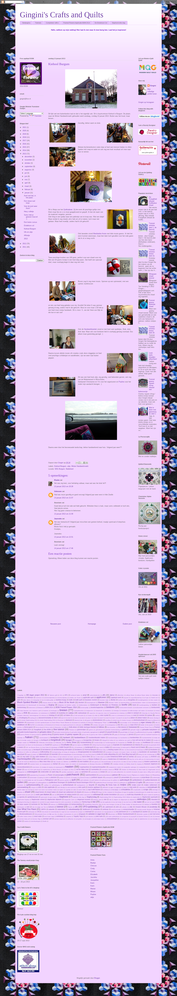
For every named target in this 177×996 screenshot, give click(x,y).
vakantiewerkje (74, 809)
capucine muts (102, 713)
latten (34, 754)
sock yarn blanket (42, 794)
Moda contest (138, 761)
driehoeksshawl (139, 720)
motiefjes (107, 764)
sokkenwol (97, 794)
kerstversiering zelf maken (63, 749)
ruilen (74, 789)
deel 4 (96, 718)
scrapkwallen (137, 789)
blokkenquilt (94, 705)
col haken (66, 715)
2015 (25, 147)
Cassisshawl (113, 713)
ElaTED (32, 725)
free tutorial (59, 729)
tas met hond (128, 802)
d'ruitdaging (23, 718)
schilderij (105, 789)
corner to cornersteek (117, 715)
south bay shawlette (134, 794)
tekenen (53, 804)
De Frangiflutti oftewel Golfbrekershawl (153, 201)
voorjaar (80, 811)
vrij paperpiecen (109, 811)
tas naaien (138, 802)
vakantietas (61, 809)
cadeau (71, 713)
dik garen (87, 720)
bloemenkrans (21, 705)
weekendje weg (155, 811)
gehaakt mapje (135, 729)
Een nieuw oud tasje (29, 202)
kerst (143, 747)
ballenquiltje (49, 700)
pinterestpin (33, 777)
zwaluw (26, 821)
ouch (109, 772)
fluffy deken (73, 727)
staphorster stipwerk (54, 799)
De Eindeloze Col (101, 23)
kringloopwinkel (83, 752)
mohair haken (65, 764)
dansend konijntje (45, 718)
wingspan (82, 814)
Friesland (72, 729)
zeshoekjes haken (99, 819)
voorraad (88, 811)
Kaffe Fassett (64, 747)
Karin (92, 883)
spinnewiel (44, 797)
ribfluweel (105, 787)
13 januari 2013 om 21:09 (63, 514)
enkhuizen (78, 725)
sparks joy (157, 794)
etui (119, 725)
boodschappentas (97, 707)
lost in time (86, 756)
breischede (99, 710)
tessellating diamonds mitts (93, 804)
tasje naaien (24, 804)
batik (70, 700)
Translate (37, 116)
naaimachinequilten (99, 767)
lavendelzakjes (78, 754)
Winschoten (111, 814)
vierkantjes (31, 811)
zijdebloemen (144, 819)
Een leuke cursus (30, 222)
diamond (69, 720)
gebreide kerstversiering (112, 729)
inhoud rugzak (106, 745)
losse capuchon (74, 756)
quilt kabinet (95, 780)
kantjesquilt (89, 747)
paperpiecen (21, 775)
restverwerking (22, 787)
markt (104, 759)
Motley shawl (130, 764)
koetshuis (20, 752)
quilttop (46, 785)
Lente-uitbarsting (109, 754)
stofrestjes (141, 799)
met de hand (23, 761)
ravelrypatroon (81, 785)
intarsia (137, 745)
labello (135, 752)
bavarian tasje (104, 700)
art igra (146, 697)
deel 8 (120, 718)
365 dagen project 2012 (35, 695)
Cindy (92, 869)
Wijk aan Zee (53, 814)
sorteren (122, 794)
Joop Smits (45, 747)
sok (53, 794)
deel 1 (56, 718)
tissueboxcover (137, 804)
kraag (65, 752)
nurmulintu (95, 769)
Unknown (58, 491)
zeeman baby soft (24, 819)
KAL (73, 747)
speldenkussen (32, 797)
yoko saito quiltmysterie (112, 816)
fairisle (142, 725)
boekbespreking (144, 705)
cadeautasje (82, 713)
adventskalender (95, 695)
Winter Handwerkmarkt (79, 466)
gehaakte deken (46, 732)
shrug (93, 792)
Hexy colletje (29, 211)
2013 (25, 154)
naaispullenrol (143, 767)
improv (79, 745)
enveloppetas (111, 725)
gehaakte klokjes (77, 732)
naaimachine (84, 767)
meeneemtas (150, 759)
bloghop (51, 705)
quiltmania (122, 782)
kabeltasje (54, 747)
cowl (134, 715)
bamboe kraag (61, 700)
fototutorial (133, 727)
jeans (21, 747)
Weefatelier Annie (100, 234)
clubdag (51, 715)
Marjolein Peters (81, 759)
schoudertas (125, 790)
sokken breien (72, 794)
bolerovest (32, 707)
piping (41, 777)
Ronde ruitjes (21, 789)
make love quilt (41, 759)
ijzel (74, 745)
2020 (25, 131)
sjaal (125, 792)
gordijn (150, 732)
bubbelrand (44, 713)
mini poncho (117, 761)
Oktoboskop (132, 769)
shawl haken (51, 792)
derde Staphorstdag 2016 (48, 720)
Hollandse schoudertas (46, 742)
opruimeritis (94, 772)
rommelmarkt (152, 787)
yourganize (125, 816)
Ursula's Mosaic (141, 807)
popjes (75, 777)
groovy (131, 734)
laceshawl (20, 754)
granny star (85, 734)
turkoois (51, 807)
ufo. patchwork (107, 807)
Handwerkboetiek (90, 329)
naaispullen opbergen (130, 767)
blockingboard (91, 702)
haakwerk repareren (152, 734)
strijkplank (34, 802)
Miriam (92, 891)
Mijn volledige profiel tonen (152, 91)
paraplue (43, 775)
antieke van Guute (75, 697)
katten (107, 747)
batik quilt (78, 700)
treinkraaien (20, 807)
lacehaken (153, 752)
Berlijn (113, 700)
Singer (100, 792)
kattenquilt (125, 747)
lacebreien (143, 752)
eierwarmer (135, 722)
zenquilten (79, 819)
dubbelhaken (31, 722)
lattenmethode (44, 754)
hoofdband (146, 742)
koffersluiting (44, 752)
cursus (149, 715)
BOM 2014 (49, 707)
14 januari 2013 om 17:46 (63, 548)
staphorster (136, 797)
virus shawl (45, 811)
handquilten (54, 737)
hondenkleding (85, 742)
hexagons (78, 740)
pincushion (23, 777)
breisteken (108, 710)
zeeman (157, 816)
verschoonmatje (116, 809)
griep (116, 734)
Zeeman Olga (36, 819)
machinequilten (24, 759)
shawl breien (39, 792)
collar (95, 715)
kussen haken (125, 752)
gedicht (125, 729)
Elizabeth (93, 874)
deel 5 (102, 718)
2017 (25, 140)
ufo (76, 807)
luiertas (131, 756)
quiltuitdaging (56, 785)
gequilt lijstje (124, 732)
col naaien (89, 715)
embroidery (40, 725)
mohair (55, 764)
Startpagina (26, 23)
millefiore (65, 761)
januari (27, 193)
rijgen (112, 787)
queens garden (64, 780)
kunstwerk (109, 752)
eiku (156, 722)
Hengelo (36, 740)
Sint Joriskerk (108, 792)
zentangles (88, 819)
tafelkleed (77, 802)
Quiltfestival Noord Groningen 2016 (106, 782)
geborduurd (99, 729)
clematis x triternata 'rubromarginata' (28, 715)
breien (63, 710)
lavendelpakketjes (66, 754)
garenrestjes (81, 729)
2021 (25, 127)
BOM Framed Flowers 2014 (66, 707)
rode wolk (132, 787)
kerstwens (78, 749)
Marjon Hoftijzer (94, 759)
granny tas (108, 734)
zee (151, 816)
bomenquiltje (84, 707)
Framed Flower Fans (146, 727)
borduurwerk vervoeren (142, 707)
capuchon (92, 713)
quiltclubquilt (124, 780)
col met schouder (78, 715)
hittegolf (104, 740)
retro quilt (81, 787)
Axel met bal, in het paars (30, 197)
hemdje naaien (26, 740)
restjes (123, 785)
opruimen (84, 772)
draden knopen (126, 720)
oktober (28, 163)
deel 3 (89, 718)
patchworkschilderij (104, 775)
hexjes (97, 740)
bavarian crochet (91, 700)
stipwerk (132, 799)
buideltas (62, 713)
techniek (34, 804)
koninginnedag (56, 752)
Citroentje (145, 713)
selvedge (155, 789)
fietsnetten (58, 727)
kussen (116, 752)
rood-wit (30, 789)
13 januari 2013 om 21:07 (63, 498)
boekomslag (21, 707)
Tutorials (38, 23)
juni (26, 176)
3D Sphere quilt (52, 695)
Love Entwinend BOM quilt (116, 756)
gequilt (102, 732)
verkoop (105, 809)
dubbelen (20, 722)
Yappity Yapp (78, 816)
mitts (124, 761)
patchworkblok (91, 775)
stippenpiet (124, 799)
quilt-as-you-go (105, 780)
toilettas (146, 804)
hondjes (137, 742)
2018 (25, 137)
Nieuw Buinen (57, 769)
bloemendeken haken (139, 702)
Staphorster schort (37, 799)
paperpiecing (34, 775)
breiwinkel (124, 710)
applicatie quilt (88, 697)
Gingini (153, 86)
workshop (59, 816)
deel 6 (108, 718)
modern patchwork (150, 761)
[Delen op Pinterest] (87, 462)
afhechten (121, 695)
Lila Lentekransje (149, 754)
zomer (19, 821)
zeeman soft (47, 819)
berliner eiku (122, 700)
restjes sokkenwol (150, 785)
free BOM (47, 729)
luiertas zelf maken (142, 756)
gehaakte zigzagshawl (90, 732)
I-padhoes (55, 745)
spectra (21, 797)
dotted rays (116, 720)
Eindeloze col (29, 225)
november (29, 160)
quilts (140, 782)
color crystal (104, 715)
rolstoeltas (142, 787)
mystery (51, 767)
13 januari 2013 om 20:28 (63, 486)
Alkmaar (30, 697)
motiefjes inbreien (118, 764)
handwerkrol (124, 737)
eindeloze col (22, 725)
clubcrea (43, 715)
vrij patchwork (121, 811)
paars (135, 772)
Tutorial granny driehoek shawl (152, 303)
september (29, 166)
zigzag (130, 819)
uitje (68, 466)
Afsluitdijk (155, 695)
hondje (129, 742)
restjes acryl (136, 785)
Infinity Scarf (96, 745)
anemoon (39, 697)
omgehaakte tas (153, 769)
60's (66, 695)
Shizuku (86, 792)
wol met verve (155, 814)
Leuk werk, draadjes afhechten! (153, 356)
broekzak (150, 710)
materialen (123, 759)
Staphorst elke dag (118, 23)
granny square (59, 734)
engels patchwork (67, 725)
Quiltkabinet (67, 210)
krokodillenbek (97, 752)
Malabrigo (52, 759)
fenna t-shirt (49, 727)
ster (105, 799)
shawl (27, 792)
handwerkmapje (113, 737)
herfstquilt (44, 740)
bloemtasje (42, 705)
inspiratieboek (127, 745)
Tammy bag (86, 802)
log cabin (26, 756)
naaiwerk (152, 767)
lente (99, 754)
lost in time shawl (98, 756)
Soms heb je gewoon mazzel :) (31, 217)
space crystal (147, 794)
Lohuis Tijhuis (52, 756)
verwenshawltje (128, 809)
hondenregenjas (110, 742)
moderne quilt (22, 764)
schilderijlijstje (115, 789)
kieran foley (102, 749)
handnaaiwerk (43, 737)
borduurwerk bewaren (126, 707)
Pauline (121, 382)
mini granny (95, 761)
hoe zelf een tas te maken (141, 740)
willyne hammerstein (65, 814)
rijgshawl (118, 787)
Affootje (27, 235)
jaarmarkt (145, 745)
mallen (60, 759)
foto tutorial (122, 727)
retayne (33, 787)
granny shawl (36, 734)
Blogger (97, 978)
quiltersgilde (31, 782)
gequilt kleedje (112, 732)
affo (103, 695)
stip (110, 799)
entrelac (87, 725)
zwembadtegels (35, 821)
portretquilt (108, 777)
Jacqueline (94, 880)
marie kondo (69, 759)
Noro (72, 769)
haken (29, 737)
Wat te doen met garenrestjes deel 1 (152, 411)
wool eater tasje (49, 816)
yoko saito (99, 816)
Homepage (92, 624)
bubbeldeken (34, 713)
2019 (25, 134)
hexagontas (87, 740)
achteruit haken (75, 695)
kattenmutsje (116, 747)
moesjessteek (46, 764)
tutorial (60, 807)
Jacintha (93, 877)
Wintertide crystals (142, 814)
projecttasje (145, 777)
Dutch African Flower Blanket (60, 722)
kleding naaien (113, 749)
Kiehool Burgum (60, 466)
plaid (46, 777)
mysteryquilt (59, 767)
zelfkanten (70, 819)
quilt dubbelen (84, 780)
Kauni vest (135, 747)
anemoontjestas (62, 697)
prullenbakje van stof (30, 780)
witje (92, 897)
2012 (25, 244)
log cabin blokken (39, 756)
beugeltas (131, 700)
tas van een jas (149, 802)
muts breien (35, 767)
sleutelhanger (140, 792)
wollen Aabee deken (26, 816)
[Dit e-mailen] (77, 462)
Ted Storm (44, 804)
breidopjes (54, 710)
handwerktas (134, 737)
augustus (28, 170)
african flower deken (143, 695)
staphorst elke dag (78, 797)
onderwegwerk (32, 772)
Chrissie (93, 866)
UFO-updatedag (90, 807)
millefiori (74, 761)
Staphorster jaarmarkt (149, 797)
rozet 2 (43, 789)
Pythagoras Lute (51, 780)
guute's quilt (139, 734)
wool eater (38, 816)
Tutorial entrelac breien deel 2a (152, 253)
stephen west (97, 799)
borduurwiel (155, 707)
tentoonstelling (77, 804)
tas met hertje (117, 802)
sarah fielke (82, 789)
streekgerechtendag (23, 802)
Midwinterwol (33, 761)
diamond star (78, 720)
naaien (69, 766)
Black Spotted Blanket (27, 702)
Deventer (60, 720)
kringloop (72, 752)
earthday (83, 722)
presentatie (125, 777)
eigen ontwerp (146, 722)
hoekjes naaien (22, 742)
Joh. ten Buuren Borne (33, 747)
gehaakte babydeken (149, 729)
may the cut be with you (136, 759)
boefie (124, 705)
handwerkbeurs (80, 737)
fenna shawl (39, 727)
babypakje (36, 700)
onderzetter (45, 772)
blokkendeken (83, 705)
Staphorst (63, 797)
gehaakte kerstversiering (62, 732)
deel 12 (77, 718)
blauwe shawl (47, 702)
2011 (25, 247)
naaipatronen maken (115, 767)
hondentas (121, 742)
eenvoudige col (124, 722)
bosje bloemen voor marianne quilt (30, 710)
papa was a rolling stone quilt (149, 772)
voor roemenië (71, 811)
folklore (101, 727)
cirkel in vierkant (133, 713)
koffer (27, 752)
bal (43, 700)
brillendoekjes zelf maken (137, 710)
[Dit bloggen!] (79, 462)
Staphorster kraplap (23, 799)
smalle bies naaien (152, 792)
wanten (145, 811)
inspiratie (116, 745)
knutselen (154, 749)
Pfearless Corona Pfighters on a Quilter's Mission (135, 775)
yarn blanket (89, 816)
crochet (141, 715)
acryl (85, 695)
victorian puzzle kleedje (144, 809)
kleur (123, 749)
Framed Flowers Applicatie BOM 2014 (76, 23)
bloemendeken (125, 702)
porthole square (96, 777)
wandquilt (136, 811)
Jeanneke (58, 519)
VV (129, 811)
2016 (25, 144)
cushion (157, 715)
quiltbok (115, 780)
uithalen (124, 807)
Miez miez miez (45, 761)
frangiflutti (37, 729)
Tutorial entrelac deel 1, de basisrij (152, 226)
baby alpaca (27, 700)
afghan (112, 695)
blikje (55, 702)
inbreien (86, 745)
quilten (20, 782)
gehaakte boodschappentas (27, 732)
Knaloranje (139, 749)
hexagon (69, 740)
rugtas (61, 789)
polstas (61, 777)
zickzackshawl (112, 819)
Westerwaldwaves (25, 814)
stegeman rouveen (83, 799)
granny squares (73, 734)
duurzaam (75, 722)
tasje (158, 802)
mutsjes (44, 767)
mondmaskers (83, 764)
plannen (53, 777)
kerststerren (47, 749)
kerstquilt (37, 749)
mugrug (139, 764)
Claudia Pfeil (154, 713)
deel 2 (83, 718)
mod (129, 761)
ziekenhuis (123, 819)
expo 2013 (134, 725)
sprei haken (53, 797)
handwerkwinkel (146, 737)
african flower (130, 695)
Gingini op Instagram (146, 102)
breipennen (89, 710)
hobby (111, 740)
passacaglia (59, 775)
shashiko (20, 792)
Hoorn (29, 745)
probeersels (135, 777)
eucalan (125, 725)
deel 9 (126, 718)
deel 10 (63, 718)
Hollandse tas (59, 742)
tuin (28, 807)
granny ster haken (96, 734)
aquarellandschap (136, 697)
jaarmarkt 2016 (155, 745)
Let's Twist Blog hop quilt (127, 754)
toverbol (154, 804)
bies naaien (154, 700)
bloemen (101, 702)
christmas (122, 713)
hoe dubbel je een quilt (123, 740)
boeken (154, 705)
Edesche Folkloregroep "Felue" (97, 722)
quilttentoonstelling (33, 785)
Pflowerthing (156, 775)
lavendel (55, 754)
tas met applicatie (105, 802)
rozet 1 (37, 789)
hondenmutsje (98, 742)
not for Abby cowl (82, 769)
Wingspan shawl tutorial (152, 276)
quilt (74, 780)
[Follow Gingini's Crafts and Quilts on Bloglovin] (149, 118)
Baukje (93, 863)
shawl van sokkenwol (66, 792)
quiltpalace (132, 782)
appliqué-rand (116, 697)
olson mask (142, 769)
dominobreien (98, 720)
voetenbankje (55, 811)
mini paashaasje (106, 761)
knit (146, 749)
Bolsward (40, 707)
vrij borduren (98, 811)
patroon (115, 775)
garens (91, 729)
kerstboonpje (27, 749)
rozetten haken (52, 789)
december (29, 157)
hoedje (156, 740)
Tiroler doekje (126, 804)
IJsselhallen (65, 745)
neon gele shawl (35, 769)
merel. (158, 759)
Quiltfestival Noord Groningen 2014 (80, 782)
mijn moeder (57, 761)
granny (157, 732)
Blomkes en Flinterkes (110, 705)
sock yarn (30, 794)
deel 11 (70, 718)
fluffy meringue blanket (88, 727)
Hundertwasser (38, 745)
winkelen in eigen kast (96, 814)
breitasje (116, 710)
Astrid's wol (154, 697)
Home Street (71, 742)
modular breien (34, 764)
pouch (116, 777)
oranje (102, 772)
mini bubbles (84, 761)
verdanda (96, 809)
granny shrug (46, 734)
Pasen (50, 775)
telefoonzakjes (63, 804)
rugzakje (68, 789)
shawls (79, 792)
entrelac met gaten (99, 725)
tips (118, 804)
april (26, 183)
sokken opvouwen (85, 794)
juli (26, 173)
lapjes (29, 754)
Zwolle (44, 821)
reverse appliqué (94, 787)
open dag (55, 772)
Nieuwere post (55, 624)
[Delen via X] (82, 462)
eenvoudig (113, 722)
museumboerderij (23, 767)
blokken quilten (71, 705)
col (58, 715)
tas (94, 802)
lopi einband (63, 756)
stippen (116, 799)
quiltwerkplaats (68, 785)
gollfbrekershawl (141, 732)
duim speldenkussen (43, 722)
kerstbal (150, 747)
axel (18, 700)
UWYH (43, 809)
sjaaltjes (131, 792)
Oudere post (127, 624)
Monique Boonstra (95, 764)
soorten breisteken (110, 794)
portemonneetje (84, 777)
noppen (66, 769)
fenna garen (28, 727)
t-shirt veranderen (66, 802)
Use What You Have (26, 809)
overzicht (128, 772)
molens (74, 764)
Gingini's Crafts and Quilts (61, 14)
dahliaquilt (33, 718)
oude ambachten (118, 772)
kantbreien (79, 747)
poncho (68, 777)
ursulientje (153, 807)
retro (39, 787)
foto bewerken (111, 727)
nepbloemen (46, 769)
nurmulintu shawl (107, 769)
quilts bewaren (150, 782)
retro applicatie (49, 787)
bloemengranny (153, 702)
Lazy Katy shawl (90, 754)
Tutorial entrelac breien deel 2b (152, 330)
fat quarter (150, 725)
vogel (63, 811)
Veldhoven (86, 809)
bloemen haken (113, 702)
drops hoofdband (152, 720)
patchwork (73, 774)
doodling (108, 720)
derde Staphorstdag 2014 (30, 720)
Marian (92, 889)
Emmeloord (49, 725)
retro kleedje (61, 787)
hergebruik (56, 740)
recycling (101, 785)
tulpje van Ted (41, 807)
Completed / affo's (52, 23)
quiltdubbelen (137, 780)
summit (42, 802)
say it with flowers (94, 789)
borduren (110, 707)
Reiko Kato (112, 785)
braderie (45, 710)
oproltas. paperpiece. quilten (70, 772)
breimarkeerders (79, 710)
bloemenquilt (32, 705)
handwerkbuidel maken (97, 737)
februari (28, 189)
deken (133, 718)
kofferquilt (35, 752)
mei (26, 180)
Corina (92, 871)
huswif (47, 745)
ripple (125, 787)
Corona (128, 715)
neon (26, 769)
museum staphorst (150, 764)
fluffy (65, 727)
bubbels (53, 713)
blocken (81, 702)
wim (75, 814)
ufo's (117, 807)
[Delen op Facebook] (84, 462)
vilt (38, 811)
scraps (145, 790)
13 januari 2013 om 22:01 (63, 537)
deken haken (142, 718)
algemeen (20, 697)
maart (27, 186)
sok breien (60, 794)
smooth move (21, 794)
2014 (25, 150)
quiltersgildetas (42, 782)
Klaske (56, 480)
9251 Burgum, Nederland (64, 469)
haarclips (20, 737)
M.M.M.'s (154, 756)
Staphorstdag (92, 797)
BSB (25, 713)
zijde (136, 819)
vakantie (52, 809)
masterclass (112, 759)
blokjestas (61, 705)
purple (41, 780)
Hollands (32, 742)
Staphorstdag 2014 (106, 797)
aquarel (126, 697)
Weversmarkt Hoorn (41, 814)
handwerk (66, 737)
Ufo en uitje (28, 232)
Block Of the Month (67, 702)
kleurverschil (130, 749)
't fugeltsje (20, 695)
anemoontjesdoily (49, 697)
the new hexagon (109, 804)
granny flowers (25, 734)
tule (33, 807)
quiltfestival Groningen (57, 782)
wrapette (68, 816)
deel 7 (114, 718)
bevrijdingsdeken (143, 700)
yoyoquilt (133, 816)
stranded (154, 799)
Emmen (57, 725)
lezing (140, 754)
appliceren (101, 697)
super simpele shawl (52, 802)
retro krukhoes (71, 787)
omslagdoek (20, 772)
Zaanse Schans (143, 816)
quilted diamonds (151, 780)
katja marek (99, 747)
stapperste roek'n (69, 799)
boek (134, 705)
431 (61, 695)
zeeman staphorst (59, 819)
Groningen (123, 734)
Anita (92, 860)
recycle (91, 785)
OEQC (116, 769)
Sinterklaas (118, 792)
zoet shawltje (154, 819)
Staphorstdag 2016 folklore (122, 797)
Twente (70, 807)
